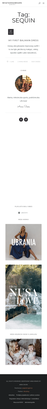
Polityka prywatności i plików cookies (28, 395)
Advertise (12, 395)
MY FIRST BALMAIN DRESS (23, 40)
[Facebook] (21, 120)
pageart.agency (27, 388)
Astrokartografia (30, 402)
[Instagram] (26, 120)
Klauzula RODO (18, 402)
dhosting (26, 391)
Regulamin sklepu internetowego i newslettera (24, 399)
